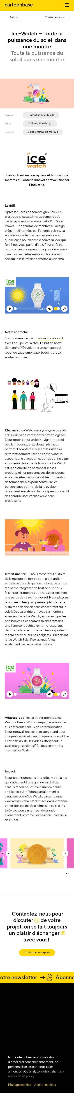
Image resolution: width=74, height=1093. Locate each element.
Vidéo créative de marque (43, 131)
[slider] (25, 308)
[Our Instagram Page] (7, 1007)
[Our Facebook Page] (14, 1007)
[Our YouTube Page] (28, 1007)
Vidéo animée (35, 1030)
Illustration (33, 1027)
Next (65, 853)
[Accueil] (19, 7)
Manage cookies (19, 1085)
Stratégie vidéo (13, 1038)
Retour (14, 17)
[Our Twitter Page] (21, 1007)
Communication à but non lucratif (60, 1046)
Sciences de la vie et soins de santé (58, 1034)
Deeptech (56, 1027)
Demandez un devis (29, 999)
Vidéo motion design (40, 123)
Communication (14, 1042)
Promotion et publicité (41, 114)
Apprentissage (13, 1030)
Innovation (11, 1034)
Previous (9, 853)
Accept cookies (45, 1085)
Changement (13, 1027)
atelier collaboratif (50, 338)
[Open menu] (67, 6)
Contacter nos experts (37, 952)
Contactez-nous (54, 17)
